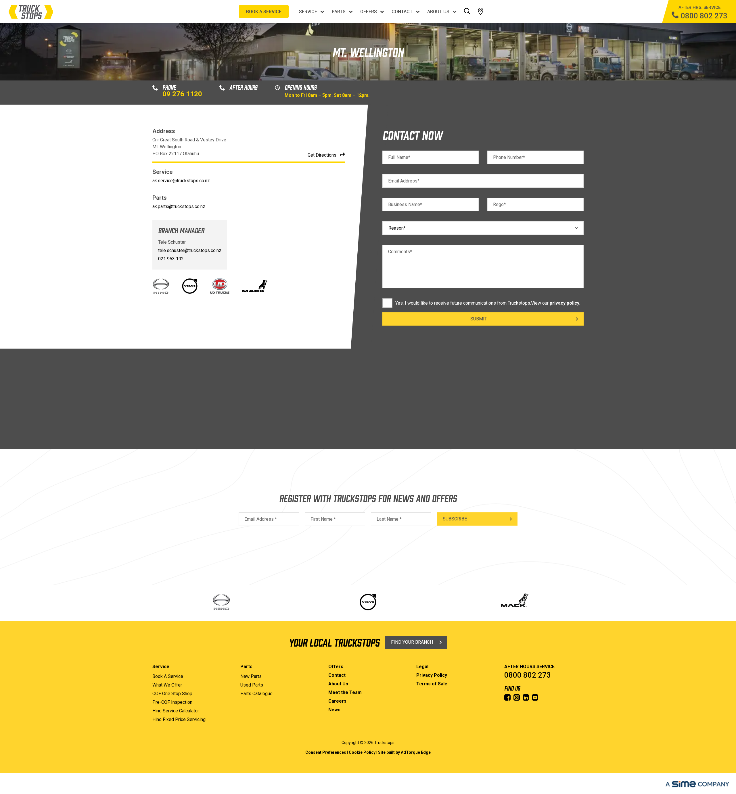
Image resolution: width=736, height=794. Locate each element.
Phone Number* (509, 157)
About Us (438, 11)
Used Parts (251, 685)
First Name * (323, 519)
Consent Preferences (325, 752)
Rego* (499, 204)
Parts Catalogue (256, 693)
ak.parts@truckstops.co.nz (178, 206)
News (334, 709)
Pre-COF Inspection (172, 702)
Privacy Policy (431, 675)
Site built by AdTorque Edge (404, 752)
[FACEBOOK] (507, 697)
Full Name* (399, 157)
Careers (337, 701)
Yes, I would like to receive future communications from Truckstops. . (487, 303)
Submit (478, 319)
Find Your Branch (412, 642)
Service (308, 11)
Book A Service (167, 676)
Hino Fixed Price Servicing (179, 719)
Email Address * (260, 519)
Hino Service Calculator (175, 711)
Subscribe (455, 519)
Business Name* (405, 204)
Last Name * (389, 519)
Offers (368, 11)
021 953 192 (171, 259)
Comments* (400, 251)
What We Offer (167, 685)
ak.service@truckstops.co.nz (181, 180)
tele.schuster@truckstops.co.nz (189, 250)
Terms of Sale (431, 684)
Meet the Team (345, 692)
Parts (339, 11)
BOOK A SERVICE (263, 11)
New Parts (251, 676)
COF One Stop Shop (172, 693)
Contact (402, 11)
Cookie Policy (362, 752)
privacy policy (564, 303)
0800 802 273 (527, 675)
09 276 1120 (182, 94)
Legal (422, 666)
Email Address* (403, 181)
